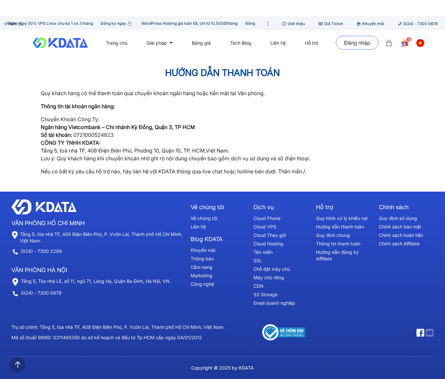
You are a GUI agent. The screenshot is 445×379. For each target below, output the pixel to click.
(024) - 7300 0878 (420, 23)
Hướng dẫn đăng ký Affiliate (337, 255)
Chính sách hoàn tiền (401, 235)
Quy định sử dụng (398, 218)
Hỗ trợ (311, 43)
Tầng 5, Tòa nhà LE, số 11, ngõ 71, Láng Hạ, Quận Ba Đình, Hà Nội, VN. (96, 281)
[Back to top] (17, 364)
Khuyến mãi (373, 23)
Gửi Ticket (333, 23)
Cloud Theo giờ (269, 235)
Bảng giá (201, 43)
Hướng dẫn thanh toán (340, 226)
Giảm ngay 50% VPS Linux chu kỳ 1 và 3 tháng (65, 23)
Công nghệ (202, 284)
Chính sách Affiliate (399, 243)
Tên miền (263, 252)
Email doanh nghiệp (274, 303)
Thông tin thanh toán (338, 243)
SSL (257, 260)
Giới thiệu (296, 23)
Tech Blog (240, 43)
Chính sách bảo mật (400, 226)
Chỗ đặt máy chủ (271, 269)
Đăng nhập (357, 42)
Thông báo (202, 258)
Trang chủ (116, 43)
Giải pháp (157, 43)
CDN (258, 286)
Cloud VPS (264, 226)
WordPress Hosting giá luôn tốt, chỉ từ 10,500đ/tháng (203, 23)
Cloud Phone (266, 218)
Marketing (201, 275)
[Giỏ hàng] (389, 42)
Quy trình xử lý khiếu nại (341, 218)
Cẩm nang (201, 267)
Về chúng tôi (204, 218)
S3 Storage (265, 294)
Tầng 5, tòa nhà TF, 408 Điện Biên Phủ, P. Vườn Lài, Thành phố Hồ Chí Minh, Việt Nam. (101, 237)
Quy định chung (333, 235)
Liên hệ (278, 43)
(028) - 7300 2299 (41, 251)
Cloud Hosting (268, 243)
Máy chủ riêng (268, 277)
